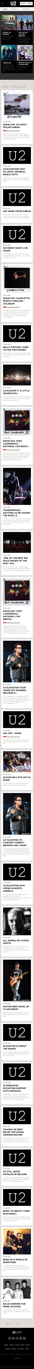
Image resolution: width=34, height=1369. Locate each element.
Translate (17, 1358)
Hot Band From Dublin (17, 211)
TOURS (12, 1345)
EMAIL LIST (4, 1354)
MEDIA (23, 1345)
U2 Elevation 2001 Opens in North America (14, 888)
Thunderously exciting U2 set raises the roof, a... (16, 513)
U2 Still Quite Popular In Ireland (15, 1173)
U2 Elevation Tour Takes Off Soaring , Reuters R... (15, 690)
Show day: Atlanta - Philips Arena (15, 126)
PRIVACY (25, 1354)
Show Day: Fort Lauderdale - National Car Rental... (12, 615)
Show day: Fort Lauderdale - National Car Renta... (16, 444)
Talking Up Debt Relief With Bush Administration (13, 1132)
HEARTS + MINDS (10, 1349)
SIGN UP (23, 4)
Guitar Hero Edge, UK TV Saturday (16, 1008)
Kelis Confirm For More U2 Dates (14, 1305)
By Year (25, 9)
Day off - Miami (12, 733)
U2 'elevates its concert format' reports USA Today (15, 842)
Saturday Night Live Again (15, 249)
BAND (28, 1345)
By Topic (14, 9)
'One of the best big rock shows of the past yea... (15, 561)
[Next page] (26, 1324)
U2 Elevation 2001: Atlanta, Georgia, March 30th (14, 172)
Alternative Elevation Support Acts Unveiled (14, 1088)
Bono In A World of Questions (15, 1261)
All (5, 9)
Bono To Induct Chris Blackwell (16, 1212)
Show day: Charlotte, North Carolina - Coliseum (16, 301)
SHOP (27, 1349)
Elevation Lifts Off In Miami (16, 778)
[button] (2, 3)
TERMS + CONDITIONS (15, 1354)
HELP (31, 1354)
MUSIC (17, 1345)
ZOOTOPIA (20, 1349)
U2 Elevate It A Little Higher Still (16, 392)
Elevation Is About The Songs (15, 1047)
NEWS (6, 1345)
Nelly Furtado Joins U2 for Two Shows (16, 348)
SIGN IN (30, 4)
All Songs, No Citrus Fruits (16, 942)
